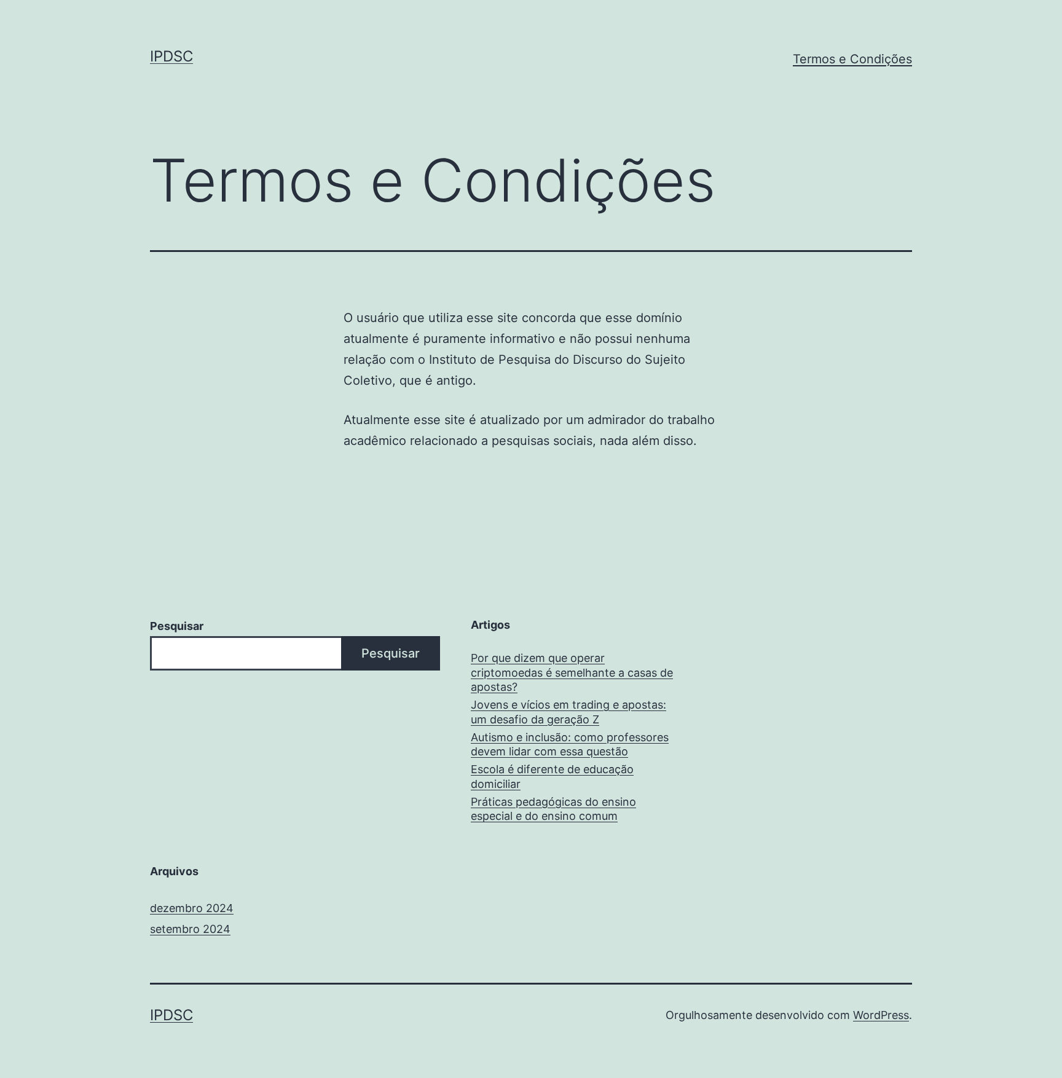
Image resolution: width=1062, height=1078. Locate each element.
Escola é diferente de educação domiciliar (552, 776)
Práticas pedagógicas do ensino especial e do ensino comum (553, 808)
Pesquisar (176, 626)
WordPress (881, 1015)
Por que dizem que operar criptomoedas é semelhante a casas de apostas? (572, 672)
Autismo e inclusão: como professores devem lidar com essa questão (570, 744)
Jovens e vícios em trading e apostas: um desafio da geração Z (568, 711)
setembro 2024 (190, 929)
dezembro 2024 (192, 908)
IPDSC (171, 56)
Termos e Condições (852, 59)
